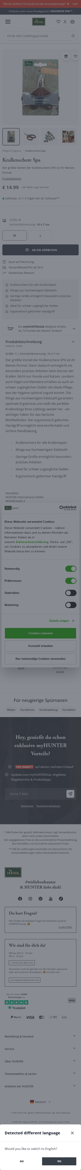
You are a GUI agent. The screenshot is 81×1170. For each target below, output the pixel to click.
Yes (59, 1161)
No (22, 1161)
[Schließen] (72, 1133)
